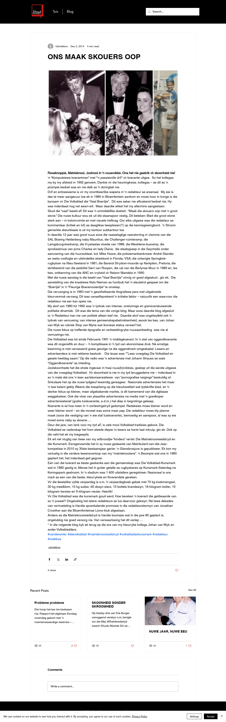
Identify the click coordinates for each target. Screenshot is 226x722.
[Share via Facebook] (49, 559)
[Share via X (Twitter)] (58, 559)
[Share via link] (75, 559)
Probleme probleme (49, 603)
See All (192, 590)
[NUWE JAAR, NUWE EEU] (170, 611)
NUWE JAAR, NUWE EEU (168, 631)
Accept (211, 716)
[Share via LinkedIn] (66, 559)
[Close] (222, 716)
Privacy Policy (139, 716)
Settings (194, 716)
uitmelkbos (54, 547)
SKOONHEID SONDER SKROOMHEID (109, 604)
